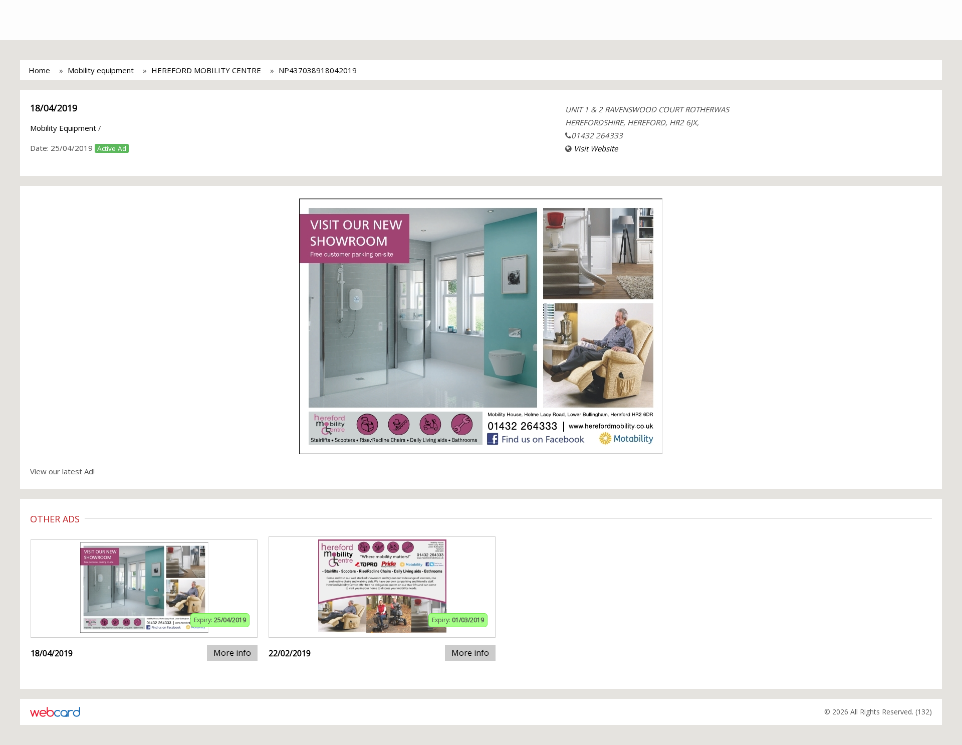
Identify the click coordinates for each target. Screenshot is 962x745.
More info (232, 652)
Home (39, 70)
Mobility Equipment (63, 128)
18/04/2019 (53, 108)
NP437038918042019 (318, 70)
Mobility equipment (101, 70)
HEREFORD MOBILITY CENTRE (206, 70)
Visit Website (596, 148)
